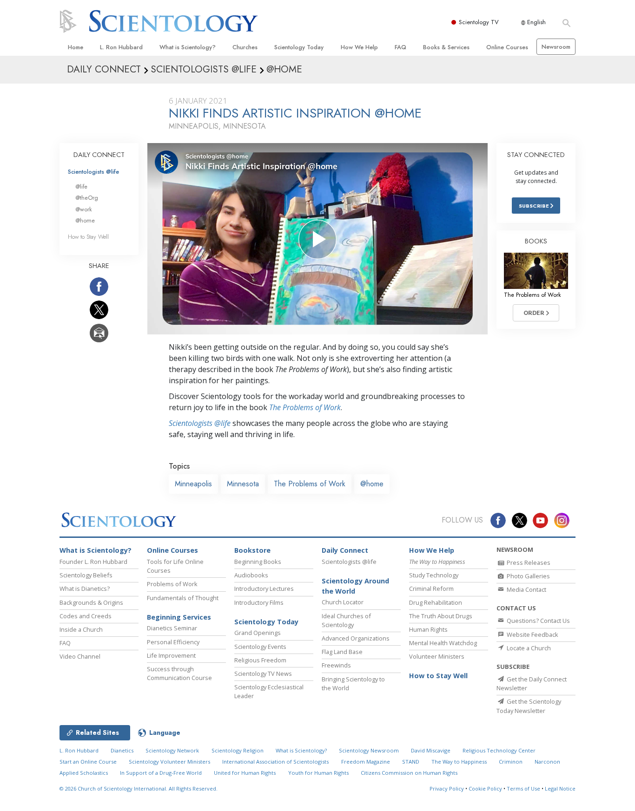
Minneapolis (193, 483)
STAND (410, 761)
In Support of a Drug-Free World (161, 772)
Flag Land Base (342, 651)
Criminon (511, 761)
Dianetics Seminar (172, 628)
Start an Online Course (88, 761)
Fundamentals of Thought (182, 598)
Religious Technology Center (499, 750)
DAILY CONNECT (99, 154)
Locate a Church (528, 648)
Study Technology (433, 575)
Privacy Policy (447, 788)
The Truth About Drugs (440, 616)
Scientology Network (172, 750)
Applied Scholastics (84, 772)
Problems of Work (172, 584)
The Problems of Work (305, 407)
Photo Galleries (527, 576)
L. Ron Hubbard (121, 47)
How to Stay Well (88, 236)
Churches (245, 47)
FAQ (400, 47)
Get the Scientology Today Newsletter (528, 705)
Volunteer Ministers (436, 656)
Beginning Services (179, 617)
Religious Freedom (260, 660)
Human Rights (428, 629)
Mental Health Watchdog (443, 643)
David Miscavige (430, 750)
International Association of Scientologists (275, 761)
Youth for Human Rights (318, 772)
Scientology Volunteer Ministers (169, 761)
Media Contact (525, 589)
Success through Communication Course (179, 673)
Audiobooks (251, 575)
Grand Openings (257, 632)
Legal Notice (560, 788)
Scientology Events (260, 646)
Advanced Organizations (356, 638)
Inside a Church (81, 629)
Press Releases (527, 562)
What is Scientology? (187, 47)
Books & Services (446, 47)
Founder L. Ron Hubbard (93, 561)
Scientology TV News (263, 673)
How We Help (359, 47)
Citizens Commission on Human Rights (409, 772)
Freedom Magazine (365, 761)
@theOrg (86, 197)
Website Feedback (531, 634)
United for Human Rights (245, 772)
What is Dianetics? (85, 588)
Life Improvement (171, 655)
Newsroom (556, 46)
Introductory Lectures (264, 588)
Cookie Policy (485, 788)
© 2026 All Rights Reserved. (139, 788)
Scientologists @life (93, 171)
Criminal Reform (431, 588)
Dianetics (122, 750)
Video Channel (80, 656)
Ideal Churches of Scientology (346, 620)
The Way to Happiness (459, 761)
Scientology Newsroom (369, 750)
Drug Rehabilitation (435, 602)
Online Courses (507, 47)
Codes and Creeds (86, 616)
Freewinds (336, 665)
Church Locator (343, 602)
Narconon (547, 761)
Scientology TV (479, 22)
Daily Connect (345, 550)
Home (75, 47)
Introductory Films (259, 602)
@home (372, 483)
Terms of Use (523, 788)
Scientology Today (299, 47)
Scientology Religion (238, 750)
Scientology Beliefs (86, 575)
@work (83, 209)
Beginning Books (257, 561)
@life (81, 186)
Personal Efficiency (173, 642)
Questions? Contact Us (537, 620)
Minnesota (243, 483)
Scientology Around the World (355, 585)
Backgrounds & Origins (91, 602)
